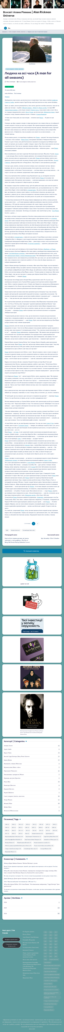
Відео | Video (7, 753)
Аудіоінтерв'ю (50, 833)
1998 (54, 824)
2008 (54, 827)
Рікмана (7, 326)
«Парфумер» (46, 249)
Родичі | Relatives (9, 792)
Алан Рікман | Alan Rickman (31, 937)
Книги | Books (8, 760)
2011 (21, 830)
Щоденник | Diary (28, 978)
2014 (41, 830)
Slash (27, 833)
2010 (14, 830)
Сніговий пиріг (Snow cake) (29, 530)
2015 (48, 830)
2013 (34, 830)
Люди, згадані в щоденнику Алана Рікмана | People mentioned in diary (30, 955)
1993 (34, 824)
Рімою (54, 475)
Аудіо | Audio (7, 749)
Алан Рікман (55, 211)
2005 (34, 827)
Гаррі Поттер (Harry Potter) (51, 836)
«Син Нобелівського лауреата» (16, 253)
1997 (48, 824)
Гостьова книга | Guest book (31, 947)
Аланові (33, 467)
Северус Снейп (48, 460)
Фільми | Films (8, 803)
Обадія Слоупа (35, 110)
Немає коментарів (11, 81)
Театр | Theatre (8, 800)
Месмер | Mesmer (9, 842)
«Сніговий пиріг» (31, 190)
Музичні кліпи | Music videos (12, 767)
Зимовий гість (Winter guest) (51, 839)
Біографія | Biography (29, 940)
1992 (28, 824)
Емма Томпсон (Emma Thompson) (33, 839)
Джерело (7, 97)
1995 (41, 824)
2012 (28, 830)
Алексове (27, 445)
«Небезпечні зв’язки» (49, 112)
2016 (55, 830)
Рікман (41, 117)
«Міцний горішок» (27, 108)
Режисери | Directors (10, 785)
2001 (14, 827)
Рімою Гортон (25, 139)
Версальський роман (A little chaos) (14, 836)
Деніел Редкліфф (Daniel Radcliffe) (13, 839)
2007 (47, 827)
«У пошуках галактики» (33, 243)
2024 (5, 913)
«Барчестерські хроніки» (11, 110)
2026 (5, 902)
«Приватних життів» (30, 495)
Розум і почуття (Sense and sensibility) (43, 845)
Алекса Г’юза (50, 423)
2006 (7, 530)
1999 (7, 827)
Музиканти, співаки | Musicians (13, 764)
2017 (7, 833)
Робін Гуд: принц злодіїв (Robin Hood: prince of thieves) (18, 845)
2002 (20, 827)
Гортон (57, 154)
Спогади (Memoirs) (45, 848)
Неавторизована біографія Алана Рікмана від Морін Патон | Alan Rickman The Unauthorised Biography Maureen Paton (32, 966)
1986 (14, 824)
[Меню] (9, 28)
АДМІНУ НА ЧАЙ (24, 584)
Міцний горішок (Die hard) (24, 842)
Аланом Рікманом (41, 114)
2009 (7, 830)
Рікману (16, 376)
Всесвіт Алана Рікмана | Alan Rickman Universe (27, 14)
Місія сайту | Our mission (30, 959)
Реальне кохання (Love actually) (41, 842)
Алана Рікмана (31, 462)
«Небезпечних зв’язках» (11, 460)
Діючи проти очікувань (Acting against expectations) (29, 878)
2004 (27, 827)
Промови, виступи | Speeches (12, 778)
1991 (21, 824)
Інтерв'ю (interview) (15, 530)
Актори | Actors (8, 745)
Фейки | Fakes (8, 807)
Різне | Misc (7, 782)
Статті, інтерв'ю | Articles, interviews (14, 69)
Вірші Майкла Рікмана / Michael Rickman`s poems (23, 863)
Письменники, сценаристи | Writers (14, 774)
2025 (20, 833)
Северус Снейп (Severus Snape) (13, 848)
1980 (7, 824)
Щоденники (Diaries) (10, 851)
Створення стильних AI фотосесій (11, 945)
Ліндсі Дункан (29, 112)
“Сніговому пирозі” (23, 425)
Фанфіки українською (11, 939)
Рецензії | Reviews (9, 789)
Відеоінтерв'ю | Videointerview (33, 836)
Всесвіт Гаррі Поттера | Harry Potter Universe (17, 756)
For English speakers (28, 931)
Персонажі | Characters (10, 771)
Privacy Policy (27, 934)
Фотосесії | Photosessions (11, 811)
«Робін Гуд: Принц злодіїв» (40, 108)
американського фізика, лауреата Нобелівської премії (21, 255)
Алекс (16, 432)
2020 (14, 833)
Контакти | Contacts (28, 950)
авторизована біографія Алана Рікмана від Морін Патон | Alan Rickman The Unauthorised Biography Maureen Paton (31, 732)
